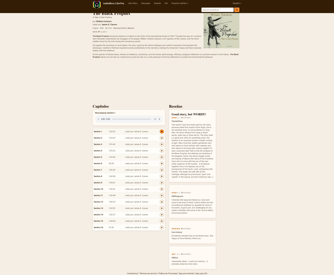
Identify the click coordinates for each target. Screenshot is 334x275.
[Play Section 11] (162, 195)
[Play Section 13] (162, 208)
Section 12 (98, 202)
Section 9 (98, 182)
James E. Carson (109, 24)
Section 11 (98, 195)
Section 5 (98, 157)
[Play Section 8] (162, 176)
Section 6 (98, 163)
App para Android (186, 273)
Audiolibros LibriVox (113, 3)
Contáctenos (132, 273)
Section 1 (98, 131)
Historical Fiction (119, 28)
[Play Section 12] (162, 202)
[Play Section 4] (162, 151)
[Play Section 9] (162, 183)
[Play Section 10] (162, 189)
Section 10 (98, 189)
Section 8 (98, 176)
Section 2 (98, 138)
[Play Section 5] (162, 157)
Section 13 (98, 208)
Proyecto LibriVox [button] (179, 3)
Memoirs (130, 28)
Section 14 (98, 214)
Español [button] (236, 3)
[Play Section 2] (162, 138)
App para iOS (201, 273)
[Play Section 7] (162, 170)
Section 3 (98, 144)
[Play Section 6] (162, 163)
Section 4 (98, 151)
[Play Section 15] (162, 221)
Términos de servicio (148, 273)
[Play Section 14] (162, 215)
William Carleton (104, 21)
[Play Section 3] (162, 144)
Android (157, 3)
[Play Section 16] (162, 227)
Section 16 (98, 227)
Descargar (145, 3)
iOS (166, 3)
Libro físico (132, 3)
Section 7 (98, 170)
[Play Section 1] (162, 131)
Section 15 (98, 221)
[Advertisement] (167, 82)
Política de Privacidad (168, 273)
